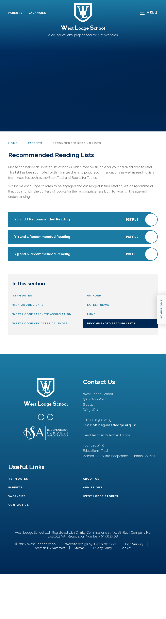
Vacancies (37, 12)
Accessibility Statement (49, 548)
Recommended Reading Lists (77, 143)
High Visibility (134, 544)
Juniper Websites (104, 544)
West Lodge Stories (100, 496)
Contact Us (18, 504)
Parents (15, 12)
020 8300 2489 (100, 420)
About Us (91, 478)
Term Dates (18, 478)
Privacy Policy (102, 548)
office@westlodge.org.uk (114, 425)
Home (12, 143)
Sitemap (79, 548)
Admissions (92, 487)
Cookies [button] (126, 548)
